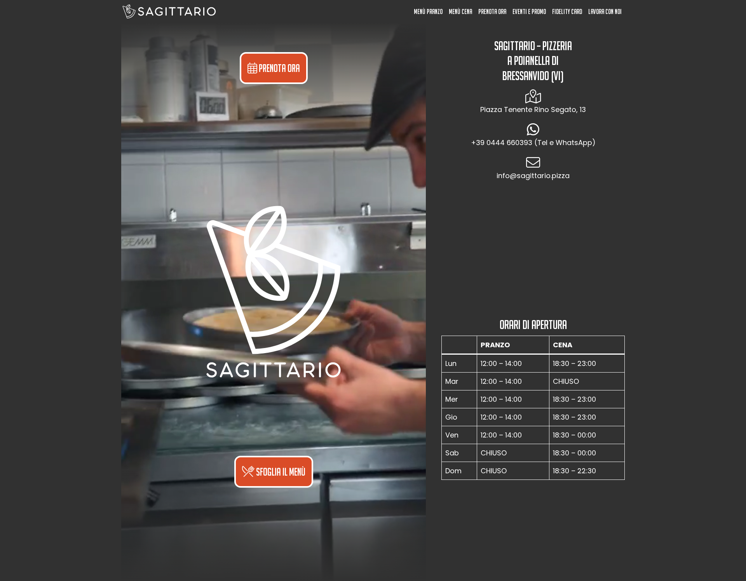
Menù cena (460, 11)
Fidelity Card (567, 11)
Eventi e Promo (529, 11)
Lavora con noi (605, 11)
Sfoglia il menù (279, 472)
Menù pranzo (428, 11)
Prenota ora (492, 11)
